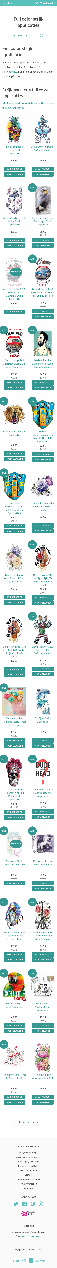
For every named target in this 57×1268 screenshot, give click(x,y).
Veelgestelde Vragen (28, 1152)
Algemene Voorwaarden (28, 1179)
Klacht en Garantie (28, 1170)
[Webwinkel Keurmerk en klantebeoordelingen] (28, 1217)
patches (13, 71)
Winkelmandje (47, 2)
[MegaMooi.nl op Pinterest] (32, 1203)
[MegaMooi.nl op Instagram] (41, 1203)
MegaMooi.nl (37, 1249)
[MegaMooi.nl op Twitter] (16, 1203)
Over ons (28, 1188)
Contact (28, 1174)
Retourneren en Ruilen (28, 1166)
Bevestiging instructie (28, 1161)
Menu (9, 2)
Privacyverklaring (28, 1183)
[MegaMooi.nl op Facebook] (24, 1203)
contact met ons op (31, 1236)
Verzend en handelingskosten (28, 1157)
